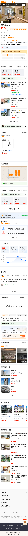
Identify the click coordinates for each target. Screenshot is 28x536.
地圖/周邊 (22, 297)
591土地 (16, 525)
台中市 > (10, 513)
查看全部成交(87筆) (14, 209)
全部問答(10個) (14, 291)
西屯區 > (14, 513)
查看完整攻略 (14, 237)
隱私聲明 (14, 534)
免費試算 (22, 336)
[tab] (4, 190)
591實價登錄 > (4, 513)
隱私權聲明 (18, 528)
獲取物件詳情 (15, 92)
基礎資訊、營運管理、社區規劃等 (13, 45)
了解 (24, 4)
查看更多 (14, 395)
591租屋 (9, 527)
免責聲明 (7, 528)
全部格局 (24, 132)
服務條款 (12, 528)
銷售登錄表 (23, 190)
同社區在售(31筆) (14, 122)
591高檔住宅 (15, 527)
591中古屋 (22, 525)
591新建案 (11, 525)
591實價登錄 (4, 525)
